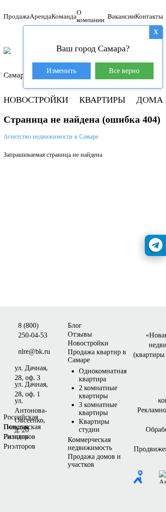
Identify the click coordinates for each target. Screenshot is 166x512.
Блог (75, 325)
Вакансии (121, 16)
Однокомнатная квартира (103, 375)
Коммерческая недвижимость (90, 443)
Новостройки (36, 100)
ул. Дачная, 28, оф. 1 (31, 384)
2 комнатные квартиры (98, 392)
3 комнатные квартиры (98, 408)
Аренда (40, 16)
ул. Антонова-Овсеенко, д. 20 (31, 401)
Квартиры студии (94, 425)
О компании (90, 16)
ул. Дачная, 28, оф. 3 (31, 368)
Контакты (149, 16)
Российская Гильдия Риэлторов (21, 417)
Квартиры (102, 100)
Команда (64, 16)
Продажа (17, 16)
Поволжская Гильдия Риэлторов (22, 427)
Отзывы (80, 334)
